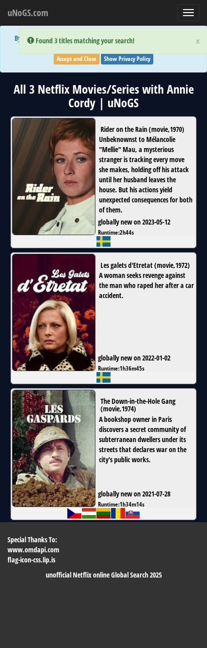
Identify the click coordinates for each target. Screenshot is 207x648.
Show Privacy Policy (127, 58)
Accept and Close (76, 58)
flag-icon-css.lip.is (31, 559)
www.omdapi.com (33, 549)
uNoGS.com (28, 13)
